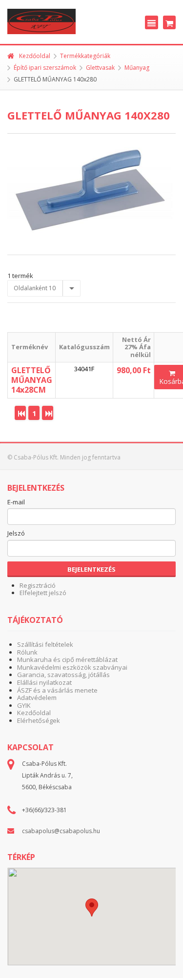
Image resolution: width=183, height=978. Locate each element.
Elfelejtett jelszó (43, 592)
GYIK (24, 705)
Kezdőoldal (34, 56)
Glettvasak (100, 67)
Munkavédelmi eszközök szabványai (72, 667)
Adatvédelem (37, 697)
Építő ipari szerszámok (45, 67)
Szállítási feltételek (45, 644)
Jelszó (16, 534)
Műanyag (136, 67)
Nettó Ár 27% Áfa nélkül (136, 347)
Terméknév (29, 346)
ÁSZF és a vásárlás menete (57, 690)
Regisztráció (38, 585)
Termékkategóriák (85, 56)
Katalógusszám (84, 346)
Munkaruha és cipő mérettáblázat (67, 659)
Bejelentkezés (91, 569)
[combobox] (44, 288)
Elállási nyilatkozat (44, 682)
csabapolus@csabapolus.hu (61, 831)
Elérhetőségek (38, 720)
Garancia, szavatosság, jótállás (63, 674)
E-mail (16, 502)
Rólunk (27, 652)
